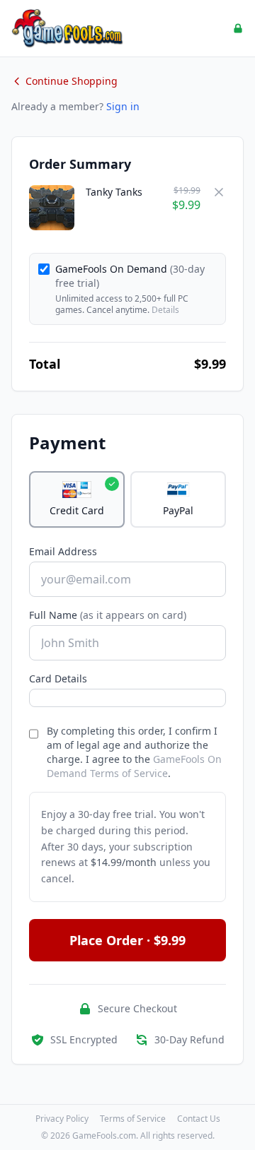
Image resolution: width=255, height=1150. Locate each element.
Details (165, 310)
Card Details (58, 678)
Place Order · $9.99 (127, 940)
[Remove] (219, 192)
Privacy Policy (62, 1119)
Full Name (107, 615)
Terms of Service (133, 1119)
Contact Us (198, 1119)
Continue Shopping (72, 81)
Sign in (123, 106)
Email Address (63, 551)
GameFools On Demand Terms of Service (134, 766)
